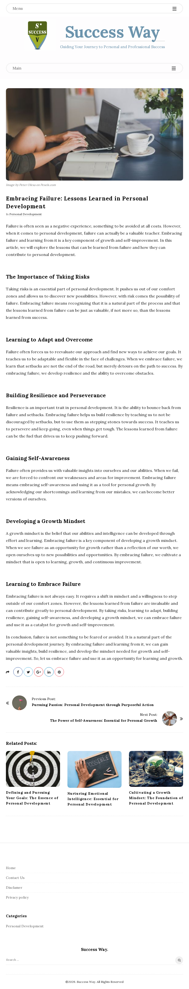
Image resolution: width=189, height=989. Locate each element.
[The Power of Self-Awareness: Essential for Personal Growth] (169, 718)
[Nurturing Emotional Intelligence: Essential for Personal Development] (94, 769)
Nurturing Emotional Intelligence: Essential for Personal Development (93, 798)
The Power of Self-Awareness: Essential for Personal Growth (103, 720)
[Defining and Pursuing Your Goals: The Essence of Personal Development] (33, 769)
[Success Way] (40, 35)
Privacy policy (17, 897)
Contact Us (15, 878)
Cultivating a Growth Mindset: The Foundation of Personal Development (156, 797)
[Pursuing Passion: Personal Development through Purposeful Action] (19, 702)
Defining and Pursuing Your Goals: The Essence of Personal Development (32, 797)
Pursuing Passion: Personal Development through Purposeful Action (93, 705)
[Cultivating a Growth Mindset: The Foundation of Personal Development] (156, 769)
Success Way (112, 32)
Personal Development (25, 214)
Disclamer (14, 887)
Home (11, 868)
